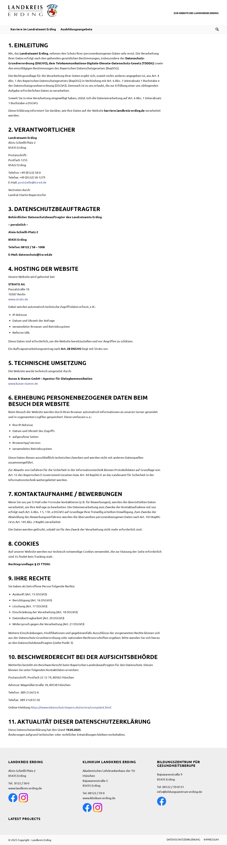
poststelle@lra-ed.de (32, 182)
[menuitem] (33, 29)
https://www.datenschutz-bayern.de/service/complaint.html (71, 707)
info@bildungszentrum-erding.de (179, 791)
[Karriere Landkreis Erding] (33, 12)
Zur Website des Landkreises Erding (196, 13)
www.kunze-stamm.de (23, 383)
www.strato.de (18, 299)
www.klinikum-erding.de (99, 798)
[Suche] (216, 29)
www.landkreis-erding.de (25, 788)
